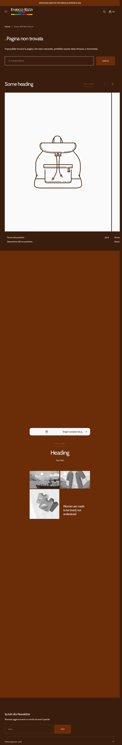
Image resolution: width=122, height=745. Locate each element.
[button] (104, 11)
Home (7, 26)
